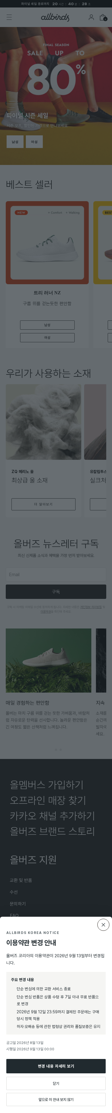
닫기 (56, 1083)
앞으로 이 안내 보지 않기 (56, 1099)
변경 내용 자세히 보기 (56, 1066)
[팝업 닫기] (103, 925)
